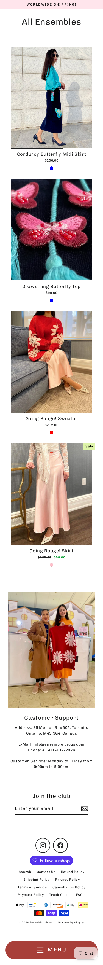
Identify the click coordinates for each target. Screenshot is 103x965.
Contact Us (46, 872)
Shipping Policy (36, 879)
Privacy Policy (67, 879)
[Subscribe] (83, 809)
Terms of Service (32, 887)
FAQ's (80, 895)
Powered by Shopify (71, 922)
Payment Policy (31, 895)
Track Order (59, 895)
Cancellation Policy (68, 887)
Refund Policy (73, 872)
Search (25, 872)
